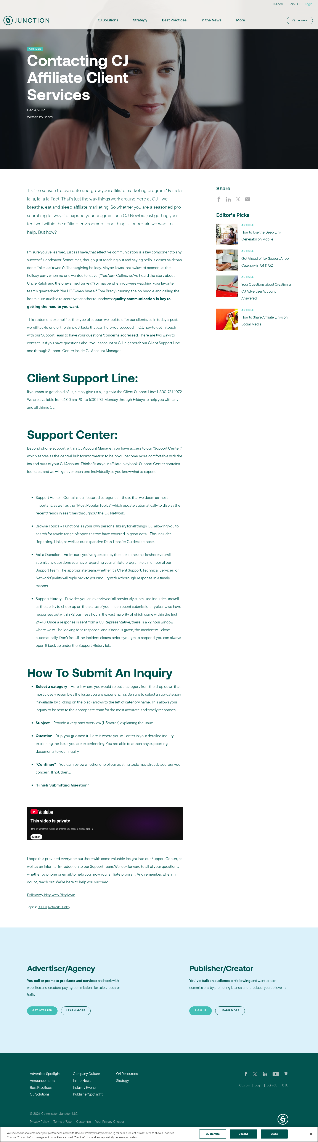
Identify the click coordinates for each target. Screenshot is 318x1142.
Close (274, 1134)
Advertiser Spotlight (45, 1073)
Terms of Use (62, 1122)
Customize (83, 1122)
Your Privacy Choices (110, 1122)
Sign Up (200, 1010)
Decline (243, 1134)
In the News (211, 20)
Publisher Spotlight (88, 1094)
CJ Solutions (108, 20)
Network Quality (59, 907)
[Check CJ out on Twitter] (255, 1073)
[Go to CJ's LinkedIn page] (265, 1073)
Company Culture (86, 1073)
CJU (285, 1085)
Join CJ (294, 4)
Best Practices (174, 20)
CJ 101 (42, 907)
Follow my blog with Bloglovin (51, 894)
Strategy (140, 20)
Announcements (42, 1080)
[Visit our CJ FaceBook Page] (246, 1073)
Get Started (42, 1010)
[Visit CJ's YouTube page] (276, 1073)
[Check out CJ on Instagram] (286, 1073)
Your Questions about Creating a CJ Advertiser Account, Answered (266, 291)
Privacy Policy (39, 1122)
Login (308, 4)
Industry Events (84, 1087)
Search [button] (303, 20)
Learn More (75, 1010)
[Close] (311, 1134)
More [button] (240, 20)
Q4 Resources (127, 1073)
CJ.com (278, 4)
